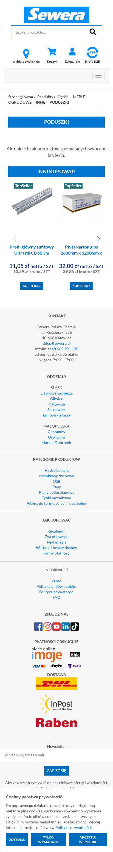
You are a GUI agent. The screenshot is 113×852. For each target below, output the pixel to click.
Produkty (45, 96)
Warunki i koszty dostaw (56, 547)
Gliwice (56, 398)
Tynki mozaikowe (56, 497)
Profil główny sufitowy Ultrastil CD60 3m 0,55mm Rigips (32, 253)
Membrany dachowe (56, 475)
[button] (98, 239)
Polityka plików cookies (56, 586)
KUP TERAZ (32, 286)
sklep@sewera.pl (57, 343)
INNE (40, 102)
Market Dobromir (56, 442)
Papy (56, 486)
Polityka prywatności (57, 591)
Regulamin (56, 531)
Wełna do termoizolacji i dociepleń (56, 503)
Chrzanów (56, 431)
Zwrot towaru (57, 536)
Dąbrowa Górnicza (57, 393)
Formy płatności (56, 553)
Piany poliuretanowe (56, 492)
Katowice (57, 404)
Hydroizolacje (57, 470)
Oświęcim (56, 437)
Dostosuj (17, 839)
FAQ (56, 597)
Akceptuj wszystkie (88, 839)
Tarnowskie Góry (56, 415)
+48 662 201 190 (63, 348)
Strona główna (20, 96)
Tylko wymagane (48, 839)
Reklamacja (56, 542)
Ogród (63, 96)
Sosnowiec (56, 409)
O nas (56, 580)
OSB (56, 481)
